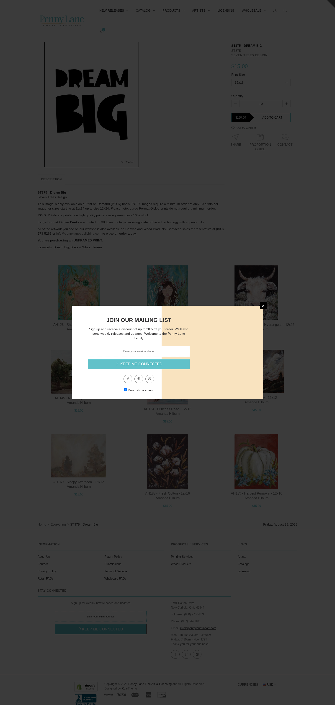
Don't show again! (141, 390)
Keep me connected (140, 364)
